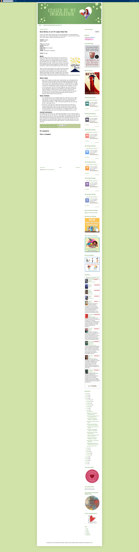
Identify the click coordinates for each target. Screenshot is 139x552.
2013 (87, 462)
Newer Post (42, 167)
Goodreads (88, 534)
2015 (87, 458)
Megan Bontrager (92, 281)
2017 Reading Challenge (92, 148)
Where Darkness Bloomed (90, 291)
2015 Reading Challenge (92, 180)
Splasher (90, 301)
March (88, 451)
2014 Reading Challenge (92, 197)
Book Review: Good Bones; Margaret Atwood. (92, 414)
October (88, 403)
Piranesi (90, 284)
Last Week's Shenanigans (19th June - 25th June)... (92, 419)
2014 (87, 460)
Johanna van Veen (92, 358)
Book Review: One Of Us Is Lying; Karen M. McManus (92, 425)
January (88, 454)
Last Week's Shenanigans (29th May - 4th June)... (92, 438)
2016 (87, 456)
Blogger (90, 542)
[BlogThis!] (61, 125)
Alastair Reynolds (92, 316)
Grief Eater (90, 328)
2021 (87, 393)
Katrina (91, 102)
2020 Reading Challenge (92, 100)
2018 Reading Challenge (92, 132)
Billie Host (91, 302)
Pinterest (87, 531)
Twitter (87, 528)
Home (40, 25)
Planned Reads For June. (92, 445)
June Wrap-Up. (90, 411)
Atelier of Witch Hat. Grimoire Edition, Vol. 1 (91, 343)
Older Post (78, 167)
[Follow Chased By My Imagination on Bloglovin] (90, 37)
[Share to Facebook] (64, 125)
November (89, 401)
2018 (87, 396)
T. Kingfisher (91, 298)
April (88, 449)
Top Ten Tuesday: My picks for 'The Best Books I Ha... (93, 416)
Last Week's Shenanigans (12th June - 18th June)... (92, 430)
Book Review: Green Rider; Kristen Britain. (92, 433)
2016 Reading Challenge (92, 164)
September (89, 404)
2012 (87, 463)
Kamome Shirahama (92, 345)
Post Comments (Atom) (49, 169)
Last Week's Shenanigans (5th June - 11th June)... (93, 436)
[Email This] (60, 125)
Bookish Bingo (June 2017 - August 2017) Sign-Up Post (93, 444)
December (89, 399)
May (88, 448)
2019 (87, 395)
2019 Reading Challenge (92, 116)
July (88, 408)
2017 (87, 398)
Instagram (88, 533)
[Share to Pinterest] (65, 125)
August (88, 406)
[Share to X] (62, 125)
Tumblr (87, 530)
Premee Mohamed (92, 372)
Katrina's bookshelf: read (92, 277)
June (88, 410)
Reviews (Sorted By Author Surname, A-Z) (52, 25)
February (89, 453)
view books (97, 110)
